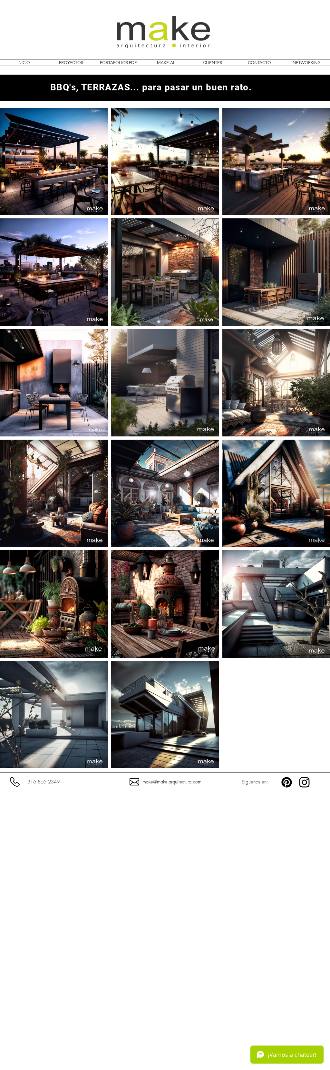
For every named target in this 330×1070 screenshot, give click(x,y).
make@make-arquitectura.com (171, 782)
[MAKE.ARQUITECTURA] (304, 782)
